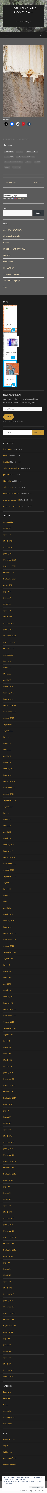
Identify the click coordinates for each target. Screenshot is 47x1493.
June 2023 (7, 667)
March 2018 (7, 1060)
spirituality (7, 1411)
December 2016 (9, 1155)
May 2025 (7, 528)
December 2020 (9, 857)
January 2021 (8, 851)
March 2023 (8, 686)
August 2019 (8, 959)
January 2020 (8, 927)
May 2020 (7, 902)
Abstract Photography (11, 236)
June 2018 (7, 1047)
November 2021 (9, 788)
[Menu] (6, 35)
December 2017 (9, 1079)
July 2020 (7, 889)
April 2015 (7, 1282)
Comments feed (9, 1458)
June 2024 (7, 598)
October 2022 (8, 718)
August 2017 (8, 1104)
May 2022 (7, 750)
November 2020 (9, 864)
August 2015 (8, 1256)
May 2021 (7, 826)
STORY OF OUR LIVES (12, 274)
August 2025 (8, 522)
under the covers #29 (11, 506)
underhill (6, 456)
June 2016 (7, 1193)
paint (37, 162)
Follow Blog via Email (12, 395)
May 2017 (7, 1123)
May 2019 (7, 978)
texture (17, 167)
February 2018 (8, 1066)
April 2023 (7, 680)
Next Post (39, 183)
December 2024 (9, 560)
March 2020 (8, 914)
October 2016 (8, 1168)
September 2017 (9, 1098)
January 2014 (8, 1376)
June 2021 (7, 819)
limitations (7, 449)
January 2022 (8, 775)
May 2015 (7, 1275)
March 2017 (7, 1136)
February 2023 (8, 693)
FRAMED (6, 255)
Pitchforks (7, 481)
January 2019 (8, 1003)
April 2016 (7, 1206)
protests (6, 475)
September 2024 (9, 579)
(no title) (6, 462)
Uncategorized (8, 1417)
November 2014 (9, 1313)
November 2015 (9, 1237)
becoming (7, 1392)
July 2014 (6, 1339)
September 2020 (9, 876)
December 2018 (9, 1009)
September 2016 (9, 1174)
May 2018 (7, 1054)
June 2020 (7, 895)
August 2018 (8, 1035)
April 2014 (7, 1358)
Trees (5, 287)
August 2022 (8, 731)
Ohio (29, 162)
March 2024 (8, 617)
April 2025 (7, 535)
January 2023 (8, 699)
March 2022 (8, 762)
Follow (8, 417)
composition (32, 152)
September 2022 (9, 725)
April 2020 (7, 908)
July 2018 (6, 1041)
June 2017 (7, 1117)
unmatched (7, 1424)
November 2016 (9, 1161)
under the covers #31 (11, 494)
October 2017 (8, 1092)
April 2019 (7, 984)
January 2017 (8, 1149)
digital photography (26, 157)
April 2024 (7, 611)
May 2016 (7, 1199)
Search (6, 208)
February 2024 (8, 623)
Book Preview (9, 329)
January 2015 (8, 1301)
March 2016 (7, 1212)
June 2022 (7, 743)
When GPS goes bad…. (12, 468)
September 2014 (9, 1326)
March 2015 (7, 1288)
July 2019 (6, 965)
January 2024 (8, 630)
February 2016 (8, 1218)
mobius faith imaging (13, 162)
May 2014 (7, 1351)
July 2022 (6, 737)
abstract (9, 152)
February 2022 (8, 769)
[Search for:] (23, 432)
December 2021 (9, 781)
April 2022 (7, 756)
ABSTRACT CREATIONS (12, 230)
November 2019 (9, 940)
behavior (6, 1398)
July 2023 (7, 661)
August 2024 (8, 585)
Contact (6, 243)
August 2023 (8, 655)
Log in (5, 1446)
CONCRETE (9, 157)
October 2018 (8, 1022)
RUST (7, 167)
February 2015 (8, 1294)
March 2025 (8, 541)
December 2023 (9, 636)
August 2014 (8, 1332)
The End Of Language (11, 281)
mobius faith (24, 139)
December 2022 (9, 706)
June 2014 (7, 1345)
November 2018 (9, 1016)
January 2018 (8, 1073)
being (10, 145)
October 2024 (8, 573)
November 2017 (9, 1085)
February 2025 (8, 547)
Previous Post (9, 183)
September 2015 (9, 1250)
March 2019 (7, 990)
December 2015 (9, 1231)
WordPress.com (9, 1465)
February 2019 (8, 997)
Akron (20, 152)
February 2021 (8, 845)
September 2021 (9, 800)
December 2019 (9, 933)
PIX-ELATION (8, 268)
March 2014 (7, 1364)
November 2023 (9, 642)
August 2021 (8, 807)
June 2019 (7, 971)
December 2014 (9, 1307)
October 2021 (8, 794)
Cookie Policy (8, 1483)
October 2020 (8, 870)
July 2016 (6, 1187)
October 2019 (8, 946)
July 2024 (7, 592)
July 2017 (6, 1111)
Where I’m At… (8, 487)
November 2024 (9, 566)
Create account (9, 1439)
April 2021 (7, 832)
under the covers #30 (11, 500)
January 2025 (8, 554)
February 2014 (8, 1370)
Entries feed (7, 1452)
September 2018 (9, 1028)
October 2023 (8, 649)
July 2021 (6, 813)
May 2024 (7, 604)
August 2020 (8, 883)
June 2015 (7, 1269)
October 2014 (8, 1320)
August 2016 (8, 1180)
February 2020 (8, 921)
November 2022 (9, 712)
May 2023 (7, 674)
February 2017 (8, 1142)
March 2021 (7, 838)
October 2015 (8, 1244)
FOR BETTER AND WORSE (14, 249)
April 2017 (7, 1130)
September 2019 (9, 952)
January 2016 (8, 1225)
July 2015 (6, 1263)
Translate (20, 199)
